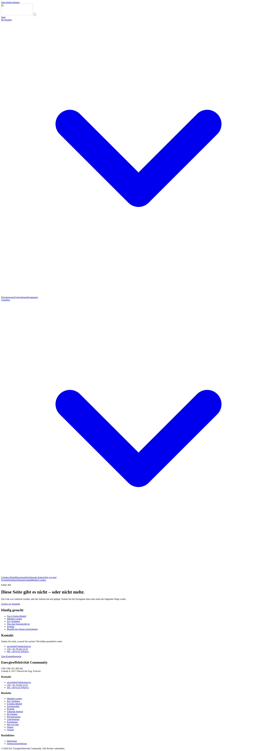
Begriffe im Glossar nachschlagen (22, 629)
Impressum (12, 741)
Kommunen (32, 297)
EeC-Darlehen (13, 621)
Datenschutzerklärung (17, 743)
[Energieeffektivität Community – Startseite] (17, 14)
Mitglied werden (38, 580)
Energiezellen (22, 577)
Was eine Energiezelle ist (18, 624)
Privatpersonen (8, 297)
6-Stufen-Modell (8, 577)
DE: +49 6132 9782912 (18, 651)
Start (3, 17)
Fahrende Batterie (37, 577)
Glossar (10, 730)
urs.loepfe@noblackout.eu (19, 646)
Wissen (20, 580)
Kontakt (27, 580)
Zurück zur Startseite (10, 604)
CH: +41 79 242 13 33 (17, 649)
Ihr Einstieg (12, 714)
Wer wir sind (50, 577)
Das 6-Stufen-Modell (16, 616)
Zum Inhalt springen (10, 2)
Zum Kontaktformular (11, 656)
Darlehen (13, 580)
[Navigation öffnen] (35, 14)
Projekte (5, 580)
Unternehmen (21, 297)
